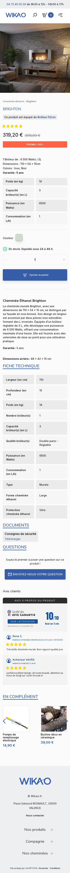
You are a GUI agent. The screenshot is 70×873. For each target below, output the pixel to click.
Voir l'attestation (23, 621)
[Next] (65, 57)
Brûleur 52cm (47, 117)
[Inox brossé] (19, 238)
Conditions (55, 868)
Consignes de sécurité (20, 534)
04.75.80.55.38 (16, 4)
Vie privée (43, 868)
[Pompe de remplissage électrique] (16, 719)
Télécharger (13, 538)
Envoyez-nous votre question (38, 574)
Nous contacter (35, 815)
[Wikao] (16, 15)
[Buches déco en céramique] (54, 719)
